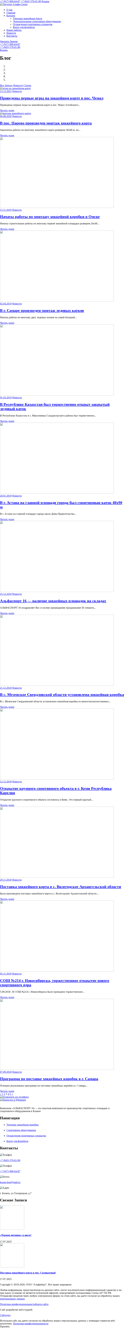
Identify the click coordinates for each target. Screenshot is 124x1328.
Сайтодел (5, 1315)
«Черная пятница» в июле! (15, 1235)
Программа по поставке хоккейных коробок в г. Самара (49, 1079)
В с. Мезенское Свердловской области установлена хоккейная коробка (62, 694)
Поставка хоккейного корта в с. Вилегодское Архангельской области (60, 887)
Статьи (27, 85)
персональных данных (12, 1298)
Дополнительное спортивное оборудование (37, 21)
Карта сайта (41, 1304)
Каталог (10, 15)
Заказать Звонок (9, 41)
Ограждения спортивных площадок (32, 24)
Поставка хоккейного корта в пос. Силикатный (28, 1272)
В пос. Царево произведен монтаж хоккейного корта (46, 123)
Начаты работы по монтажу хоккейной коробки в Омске (50, 217)
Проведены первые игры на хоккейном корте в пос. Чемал (51, 98)
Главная (10, 12)
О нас (9, 9)
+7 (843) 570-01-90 (31, 1)
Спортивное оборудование (21, 1130)
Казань (45, 1)
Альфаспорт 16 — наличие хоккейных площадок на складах (53, 601)
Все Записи (6, 85)
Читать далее (7, 110)
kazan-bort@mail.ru (10, 1182)
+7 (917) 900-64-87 (10, 1)
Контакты (11, 36)
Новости (11, 33)
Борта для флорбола (24, 27)
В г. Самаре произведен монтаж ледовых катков (42, 310)
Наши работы (13, 30)
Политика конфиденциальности (17, 1304)
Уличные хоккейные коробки (22, 1124)
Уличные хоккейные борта (27, 18)
